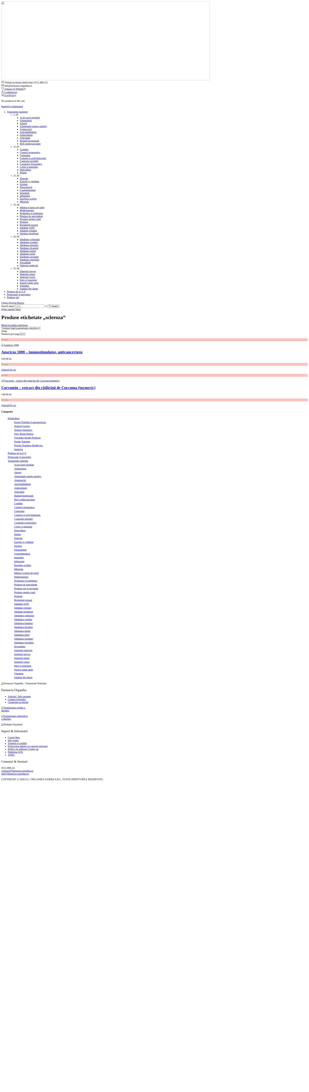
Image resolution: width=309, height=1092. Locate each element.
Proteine (24, 222)
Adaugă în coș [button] (8, 369)
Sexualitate (25, 262)
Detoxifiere (25, 169)
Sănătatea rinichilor (29, 259)
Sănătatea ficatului (29, 248)
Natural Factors (22, 426)
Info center (13, 740)
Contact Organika (17, 699)
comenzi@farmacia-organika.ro (17, 771)
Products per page (10, 334)
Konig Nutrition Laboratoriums (30, 422)
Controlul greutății (29, 161)
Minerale (24, 201)
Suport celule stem (29, 283)
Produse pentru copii (30, 219)
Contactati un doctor (18, 702)
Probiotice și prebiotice (31, 213)
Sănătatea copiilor (29, 242)
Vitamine (24, 285)
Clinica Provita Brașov (12, 303)
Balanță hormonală (29, 141)
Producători (13, 418)
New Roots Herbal (23, 434)
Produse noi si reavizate (26, 588)
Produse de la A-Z (16, 291)
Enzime (24, 184)
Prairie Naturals (22, 441)
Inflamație (25, 196)
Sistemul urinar (27, 274)
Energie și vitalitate (29, 181)
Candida (24, 149)
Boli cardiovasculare (30, 143)
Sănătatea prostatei (29, 256)
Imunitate (24, 193)
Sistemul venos (27, 277)
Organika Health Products (27, 437)
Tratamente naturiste (17, 112)
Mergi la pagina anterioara (14, 325)
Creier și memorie (29, 167)
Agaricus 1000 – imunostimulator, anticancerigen (41, 352)
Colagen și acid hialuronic (33, 158)
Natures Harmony (23, 430)
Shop (18, 309)
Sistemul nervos (28, 271)
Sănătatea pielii (27, 254)
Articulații (25, 138)
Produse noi (13, 297)
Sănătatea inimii (28, 251)
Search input (7, 306)
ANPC (11, 755)
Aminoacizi (26, 129)
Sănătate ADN (27, 227)
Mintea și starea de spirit (32, 207)
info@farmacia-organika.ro (15, 773)
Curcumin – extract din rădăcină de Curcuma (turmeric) (48, 387)
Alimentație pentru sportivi (33, 126)
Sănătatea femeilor (29, 245)
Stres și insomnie (28, 280)
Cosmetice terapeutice (31, 164)
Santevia (18, 449)
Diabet (23, 172)
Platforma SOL (15, 752)
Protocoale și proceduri (18, 294)
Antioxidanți (26, 135)
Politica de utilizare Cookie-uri (23, 749)
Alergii (23, 123)
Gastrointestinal (28, 190)
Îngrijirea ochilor (28, 198)
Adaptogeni (26, 120)
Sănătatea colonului (30, 239)
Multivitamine (27, 210)
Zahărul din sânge (29, 288)
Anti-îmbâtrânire (28, 132)
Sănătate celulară (28, 230)
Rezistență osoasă (29, 225)
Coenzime (25, 155)
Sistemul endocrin (29, 265)
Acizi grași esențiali (30, 117)
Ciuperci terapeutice (30, 152)
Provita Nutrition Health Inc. (28, 445)
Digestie (24, 178)
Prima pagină (8, 309)
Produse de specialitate (31, 216)
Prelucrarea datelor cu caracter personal (27, 746)
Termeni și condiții (17, 743)
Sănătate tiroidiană (29, 233)
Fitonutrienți (26, 187)
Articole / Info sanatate (19, 696)
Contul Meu (14, 737)
